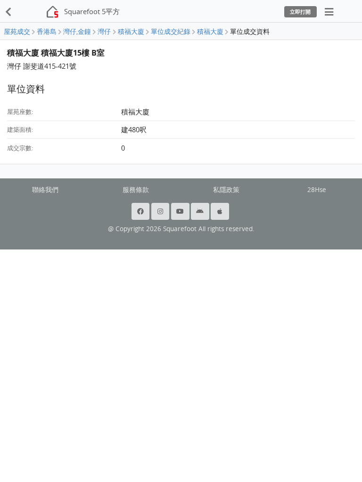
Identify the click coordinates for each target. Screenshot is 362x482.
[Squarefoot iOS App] (220, 211)
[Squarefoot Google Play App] (201, 211)
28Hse (316, 189)
